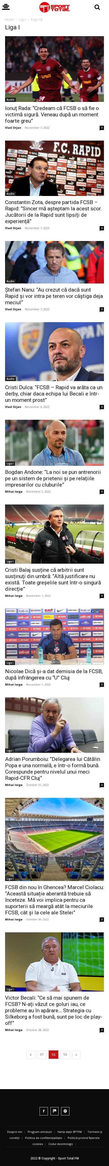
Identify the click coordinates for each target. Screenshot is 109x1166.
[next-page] (76, 1054)
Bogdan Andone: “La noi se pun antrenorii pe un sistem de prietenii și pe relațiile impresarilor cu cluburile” (53, 478)
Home (9, 19)
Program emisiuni (40, 1132)
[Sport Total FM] (54, 7)
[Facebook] (44, 1111)
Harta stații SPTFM (70, 1132)
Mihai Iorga (14, 491)
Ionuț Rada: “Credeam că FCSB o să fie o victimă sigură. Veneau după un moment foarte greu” (52, 114)
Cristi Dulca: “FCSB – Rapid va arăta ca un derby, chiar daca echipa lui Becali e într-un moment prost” (53, 393)
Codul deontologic (60, 1144)
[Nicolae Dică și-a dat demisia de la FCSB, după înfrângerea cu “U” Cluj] (54, 637)
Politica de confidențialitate (43, 1138)
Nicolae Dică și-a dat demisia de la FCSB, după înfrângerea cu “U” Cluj (54, 674)
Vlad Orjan (13, 127)
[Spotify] (65, 1111)
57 (42, 1054)
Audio (10, 99)
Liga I (22, 19)
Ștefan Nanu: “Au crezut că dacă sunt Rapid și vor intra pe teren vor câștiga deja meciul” (54, 296)
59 (65, 1054)
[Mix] (54, 1111)
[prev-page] (30, 1054)
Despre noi (14, 1132)
